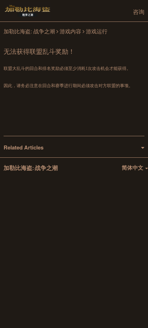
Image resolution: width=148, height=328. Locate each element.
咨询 (138, 12)
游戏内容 (70, 31)
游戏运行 (96, 31)
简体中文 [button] (133, 167)
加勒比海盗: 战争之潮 (29, 31)
